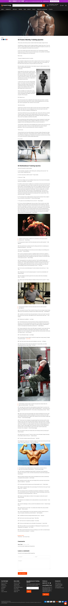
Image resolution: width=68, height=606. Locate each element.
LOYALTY (29, 9)
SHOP (2, 9)
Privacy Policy (16, 588)
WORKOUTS (8, 9)
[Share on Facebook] (2, 39)
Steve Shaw (28, 338)
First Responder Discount (18, 587)
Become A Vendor (17, 582)
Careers (2, 590)
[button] (65, 603)
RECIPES (20, 9)
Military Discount (17, 585)
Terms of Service (4, 591)
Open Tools (46, 594)
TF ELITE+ (51, 9)
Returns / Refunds (4, 582)
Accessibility (3, 587)
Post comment (22, 573)
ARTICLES (15, 9)
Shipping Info (3, 584)
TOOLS (33, 9)
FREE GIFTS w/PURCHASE (42, 9)
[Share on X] (3, 39)
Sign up (28, 591)
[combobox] (27, 5)
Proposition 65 (3, 585)
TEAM (24, 9)
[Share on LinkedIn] (5, 39)
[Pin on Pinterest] (6, 39)
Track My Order (16, 584)
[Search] (43, 5)
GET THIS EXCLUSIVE (54, 1)
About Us (2, 588)
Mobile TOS (16, 591)
